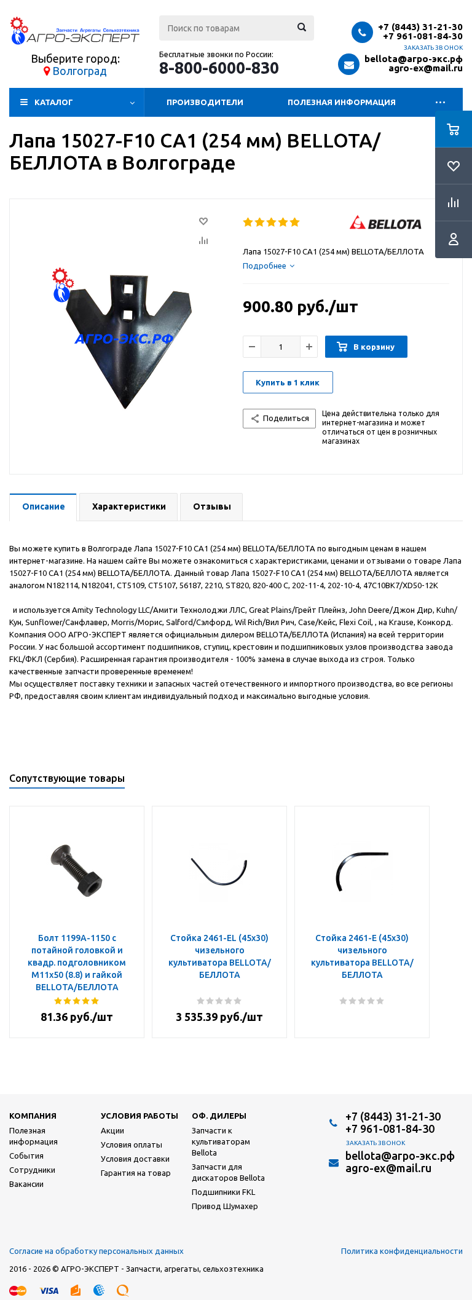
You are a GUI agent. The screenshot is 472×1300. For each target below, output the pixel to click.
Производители (205, 102)
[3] (272, 222)
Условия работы (139, 1115)
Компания (33, 1115)
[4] (283, 222)
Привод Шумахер (225, 1206)
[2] (260, 222)
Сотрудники (32, 1169)
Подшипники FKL (223, 1192)
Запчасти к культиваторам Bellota (221, 1141)
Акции (112, 1130)
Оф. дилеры (219, 1115)
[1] (248, 222)
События (26, 1155)
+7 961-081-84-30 (423, 36)
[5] (295, 222)
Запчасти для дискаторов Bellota (228, 1172)
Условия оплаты (131, 1144)
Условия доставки (135, 1158)
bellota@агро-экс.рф (413, 58)
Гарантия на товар (136, 1172)
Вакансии (26, 1184)
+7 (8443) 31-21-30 (420, 26)
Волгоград (79, 71)
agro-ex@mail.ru (425, 68)
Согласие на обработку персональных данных (96, 1251)
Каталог (53, 102)
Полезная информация (342, 102)
